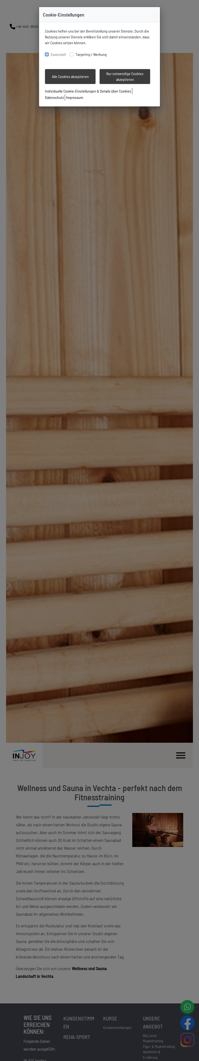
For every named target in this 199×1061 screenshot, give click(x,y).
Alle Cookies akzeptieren (70, 76)
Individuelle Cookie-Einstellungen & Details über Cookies (88, 91)
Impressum (74, 97)
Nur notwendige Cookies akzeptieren (124, 76)
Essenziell (58, 54)
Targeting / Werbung (91, 54)
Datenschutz (54, 97)
